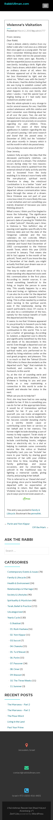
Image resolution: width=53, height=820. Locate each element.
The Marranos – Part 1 (18, 710)
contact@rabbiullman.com (26, 772)
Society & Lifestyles (17, 594)
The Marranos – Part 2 (18, 704)
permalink (36, 513)
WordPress (37, 813)
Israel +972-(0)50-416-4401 (26, 795)
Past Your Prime (15, 727)
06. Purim (15, 657)
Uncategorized (15, 611)
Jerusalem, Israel (26, 749)
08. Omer (14, 669)
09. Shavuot (16, 674)
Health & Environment (18, 583)
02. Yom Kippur (17, 634)
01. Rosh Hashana (19, 629)
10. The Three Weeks (21, 680)
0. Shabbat (15, 623)
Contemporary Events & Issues (22, 571)
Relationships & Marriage (20, 588)
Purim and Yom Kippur (17, 523)
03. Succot (15, 640)
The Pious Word (15, 715)
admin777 (40, 30)
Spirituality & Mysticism (19, 600)
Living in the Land (16, 721)
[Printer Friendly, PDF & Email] (26, 499)
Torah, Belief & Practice (19, 606)
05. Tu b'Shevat (17, 651)
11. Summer (16, 686)
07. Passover (16, 663)
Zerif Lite (14, 813)
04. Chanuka (16, 646)
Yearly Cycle (13, 617)
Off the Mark (40, 527)
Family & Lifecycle (16, 577)
